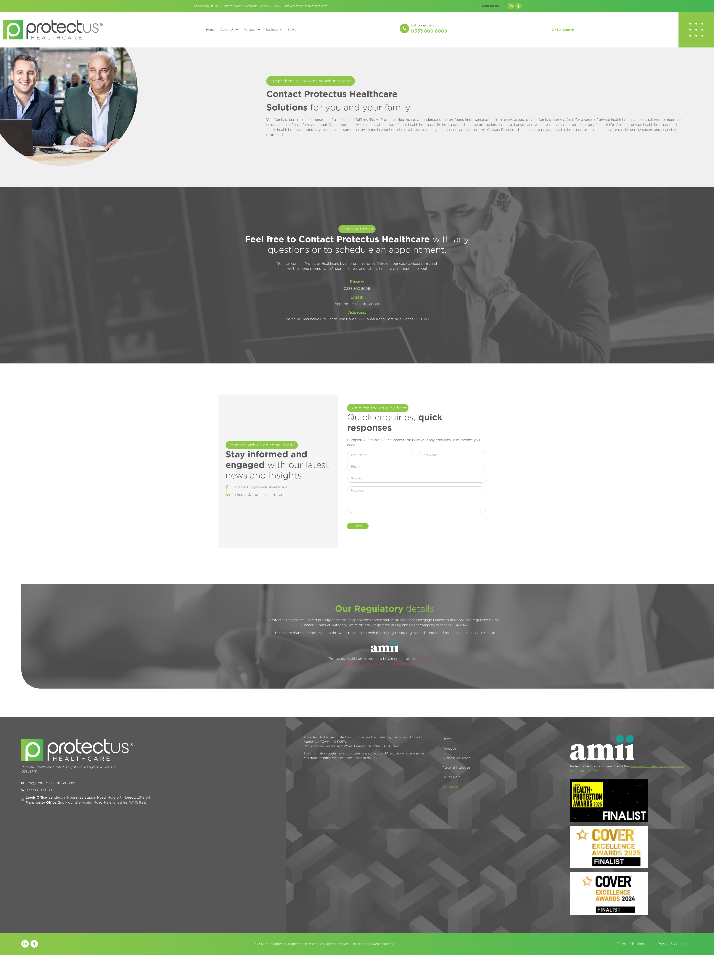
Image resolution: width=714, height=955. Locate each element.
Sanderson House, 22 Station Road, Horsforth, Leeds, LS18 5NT (237, 6)
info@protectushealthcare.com (305, 6)
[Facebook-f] (518, 6)
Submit (358, 526)
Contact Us (490, 6)
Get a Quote (562, 30)
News (292, 29)
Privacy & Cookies (672, 944)
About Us (227, 29)
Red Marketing (383, 944)
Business (272, 29)
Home (210, 29)
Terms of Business (631, 944)
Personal (250, 29)
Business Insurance (456, 758)
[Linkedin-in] (511, 6)
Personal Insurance (456, 767)
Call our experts (422, 25)
